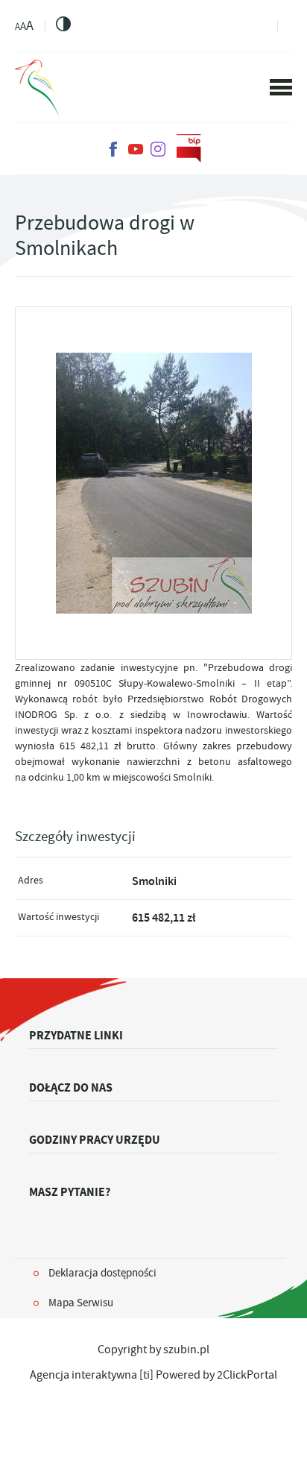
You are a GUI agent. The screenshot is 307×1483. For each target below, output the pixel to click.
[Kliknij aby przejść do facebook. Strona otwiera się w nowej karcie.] (113, 149)
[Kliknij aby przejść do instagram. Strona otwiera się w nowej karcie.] (158, 149)
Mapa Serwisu (80, 1302)
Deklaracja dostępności (102, 1272)
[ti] (146, 1374)
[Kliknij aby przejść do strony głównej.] (37, 88)
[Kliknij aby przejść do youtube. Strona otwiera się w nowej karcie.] (135, 149)
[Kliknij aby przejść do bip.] (189, 149)
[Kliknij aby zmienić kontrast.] (63, 23)
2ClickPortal (247, 1374)
